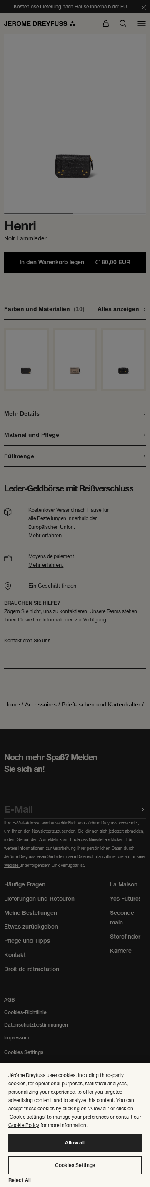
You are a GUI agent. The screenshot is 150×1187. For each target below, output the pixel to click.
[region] (75, 1125)
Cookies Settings (75, 1165)
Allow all (75, 1143)
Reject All (19, 1180)
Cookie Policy (23, 1125)
